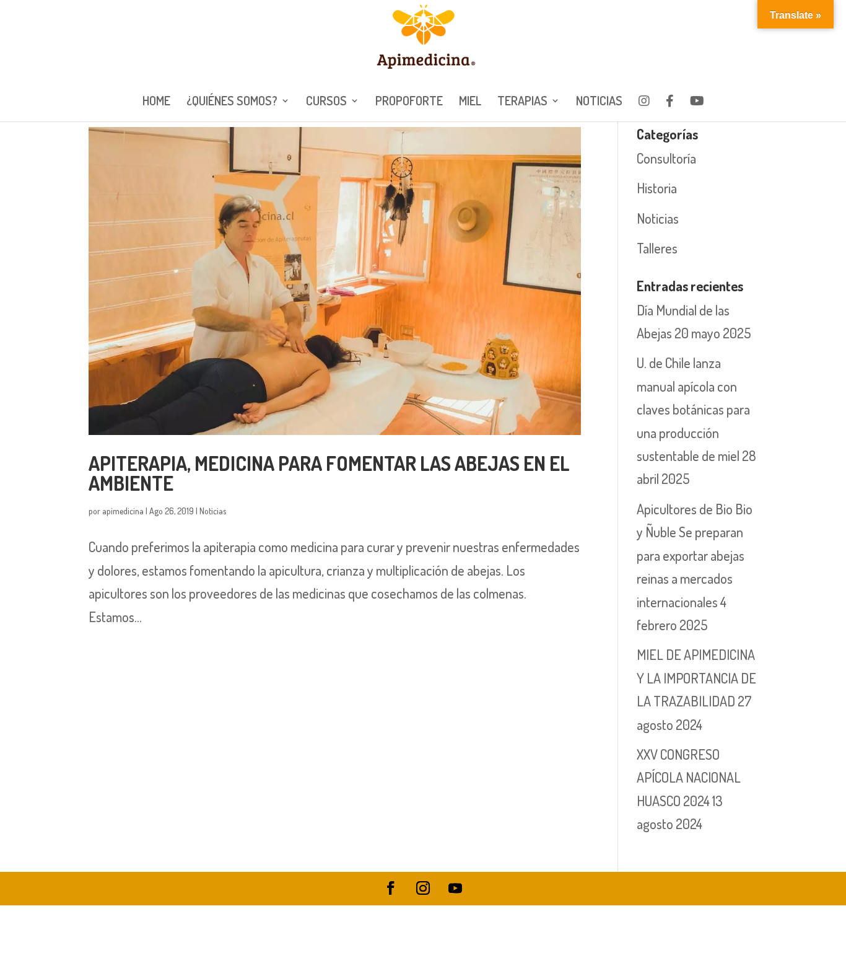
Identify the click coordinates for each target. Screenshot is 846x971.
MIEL (470, 102)
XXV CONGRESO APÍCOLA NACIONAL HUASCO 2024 (689, 777)
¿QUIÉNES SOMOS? (231, 102)
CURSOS (326, 102)
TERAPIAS (522, 102)
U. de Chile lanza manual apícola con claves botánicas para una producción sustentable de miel (693, 409)
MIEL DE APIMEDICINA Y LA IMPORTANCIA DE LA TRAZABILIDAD (696, 678)
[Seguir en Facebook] (390, 888)
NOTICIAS (599, 102)
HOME (156, 102)
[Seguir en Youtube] (455, 888)
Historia (657, 187)
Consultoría (666, 158)
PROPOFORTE (409, 102)
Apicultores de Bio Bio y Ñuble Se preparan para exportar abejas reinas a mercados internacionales (694, 555)
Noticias (212, 511)
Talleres (657, 248)
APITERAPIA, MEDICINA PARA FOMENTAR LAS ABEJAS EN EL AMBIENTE (329, 473)
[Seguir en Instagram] (423, 888)
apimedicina (123, 511)
